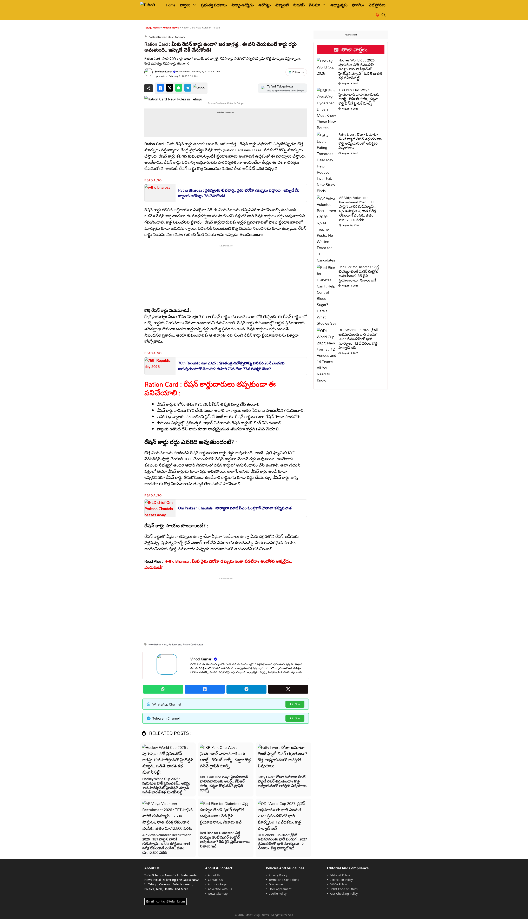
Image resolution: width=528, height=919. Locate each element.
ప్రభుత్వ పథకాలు (214, 5)
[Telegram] (187, 88)
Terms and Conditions (284, 880)
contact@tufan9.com (170, 901)
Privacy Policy (278, 875)
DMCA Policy (338, 884)
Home (170, 5)
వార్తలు (185, 5)
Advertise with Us (220, 889)
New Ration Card (157, 644)
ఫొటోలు (358, 5)
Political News (171, 27)
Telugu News (152, 27)
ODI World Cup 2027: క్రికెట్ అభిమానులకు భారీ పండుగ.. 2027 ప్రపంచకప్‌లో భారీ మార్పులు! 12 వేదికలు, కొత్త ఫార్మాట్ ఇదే (282, 841)
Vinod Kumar (165, 71)
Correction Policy (341, 880)
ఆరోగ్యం (264, 5)
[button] (383, 15)
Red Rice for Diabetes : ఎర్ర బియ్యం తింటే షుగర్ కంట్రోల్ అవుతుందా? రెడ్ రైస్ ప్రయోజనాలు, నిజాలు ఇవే (225, 839)
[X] (169, 88)
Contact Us (215, 880)
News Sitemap (218, 893)
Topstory (180, 37)
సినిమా (314, 5)
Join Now (295, 704)
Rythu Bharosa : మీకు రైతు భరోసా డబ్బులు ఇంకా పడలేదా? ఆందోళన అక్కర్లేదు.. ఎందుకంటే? (218, 564)
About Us (214, 875)
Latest (169, 37)
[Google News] (199, 88)
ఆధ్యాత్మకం (339, 5)
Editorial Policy (340, 875)
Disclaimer (276, 884)
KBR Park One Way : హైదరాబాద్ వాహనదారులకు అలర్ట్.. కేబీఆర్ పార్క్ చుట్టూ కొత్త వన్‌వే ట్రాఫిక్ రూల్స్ (224, 783)
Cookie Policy (277, 893)
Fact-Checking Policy (344, 893)
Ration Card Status (193, 644)
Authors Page (217, 884)
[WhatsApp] (178, 88)
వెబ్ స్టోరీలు (377, 5)
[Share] (148, 88)
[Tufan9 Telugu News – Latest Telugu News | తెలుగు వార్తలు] (150, 5)
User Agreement (280, 889)
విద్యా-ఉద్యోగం (242, 5)
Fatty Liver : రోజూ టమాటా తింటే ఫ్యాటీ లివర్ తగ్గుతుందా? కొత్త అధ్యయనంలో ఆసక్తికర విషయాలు (282, 781)
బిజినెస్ (299, 5)
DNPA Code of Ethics (344, 889)
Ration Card (175, 644)
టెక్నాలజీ (282, 5)
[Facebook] (160, 88)
